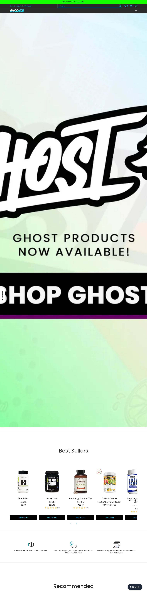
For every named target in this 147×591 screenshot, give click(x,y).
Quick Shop (109, 517)
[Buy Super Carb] (52, 482)
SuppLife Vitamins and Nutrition (109, 502)
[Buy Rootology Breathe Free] (80, 482)
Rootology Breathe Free (80, 498)
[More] (73, 220)
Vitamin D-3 (23, 498)
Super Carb (51, 498)
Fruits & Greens (109, 498)
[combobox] (87, 6)
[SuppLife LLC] (17, 10)
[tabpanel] (73, 496)
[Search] (120, 6)
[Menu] (135, 10)
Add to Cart (23, 517)
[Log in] (136, 6)
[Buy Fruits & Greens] (109, 482)
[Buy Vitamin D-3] (23, 482)
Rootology (80, 502)
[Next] (76, 523)
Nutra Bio (23, 502)
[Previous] (71, 523)
